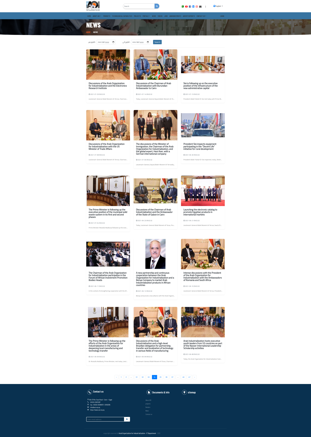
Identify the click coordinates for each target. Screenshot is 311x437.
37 (172, 377)
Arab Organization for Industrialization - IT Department (137, 433)
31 (137, 377)
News (154, 16)
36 (166, 377)
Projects (137, 16)
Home (89, 16)
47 (189, 377)
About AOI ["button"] (96, 16)
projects (148, 404)
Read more (108, 99)
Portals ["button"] (145, 16)
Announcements (175, 16)
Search (157, 42)
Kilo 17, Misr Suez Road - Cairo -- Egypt (100, 400)
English (218, 6)
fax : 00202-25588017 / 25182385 (100, 405)
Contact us (149, 414)
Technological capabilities (122, 16)
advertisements (189, 16)
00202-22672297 (95, 402)
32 (143, 377)
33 (149, 377)
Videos (160, 16)
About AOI (148, 400)
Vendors (148, 407)
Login (222, 16)
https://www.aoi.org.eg (97, 410)
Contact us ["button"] (201, 16)
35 (160, 377)
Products (106, 16)
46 (183, 377)
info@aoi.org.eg (95, 407)
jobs (166, 16)
